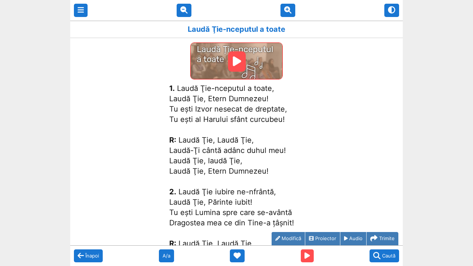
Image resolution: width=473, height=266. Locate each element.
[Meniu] (81, 10)
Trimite (387, 238)
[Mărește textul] (287, 10)
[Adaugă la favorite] (237, 256)
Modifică (291, 238)
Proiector (325, 238)
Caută (388, 256)
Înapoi (92, 256)
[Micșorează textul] (184, 10)
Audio (356, 238)
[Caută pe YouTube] (307, 256)
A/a (166, 256)
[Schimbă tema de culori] (391, 10)
